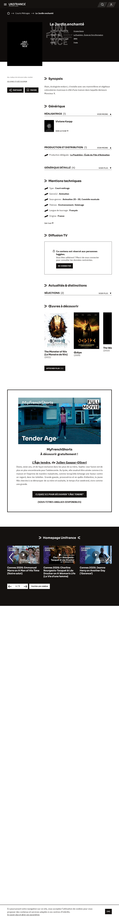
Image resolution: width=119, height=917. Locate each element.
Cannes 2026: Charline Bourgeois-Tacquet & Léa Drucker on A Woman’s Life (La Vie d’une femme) (29, 572)
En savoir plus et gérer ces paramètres (23, 915)
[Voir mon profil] (111, 4)
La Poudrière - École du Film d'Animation (88, 35)
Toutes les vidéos (39, 586)
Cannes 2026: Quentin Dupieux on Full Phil (99, 569)
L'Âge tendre (41, 462)
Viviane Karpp (79, 31)
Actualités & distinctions (20, 77)
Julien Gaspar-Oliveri (71, 462)
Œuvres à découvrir (17, 81)
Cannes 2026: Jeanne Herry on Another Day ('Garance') (62, 570)
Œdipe (78, 352)
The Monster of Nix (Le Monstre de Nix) (56, 353)
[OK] (108, 911)
